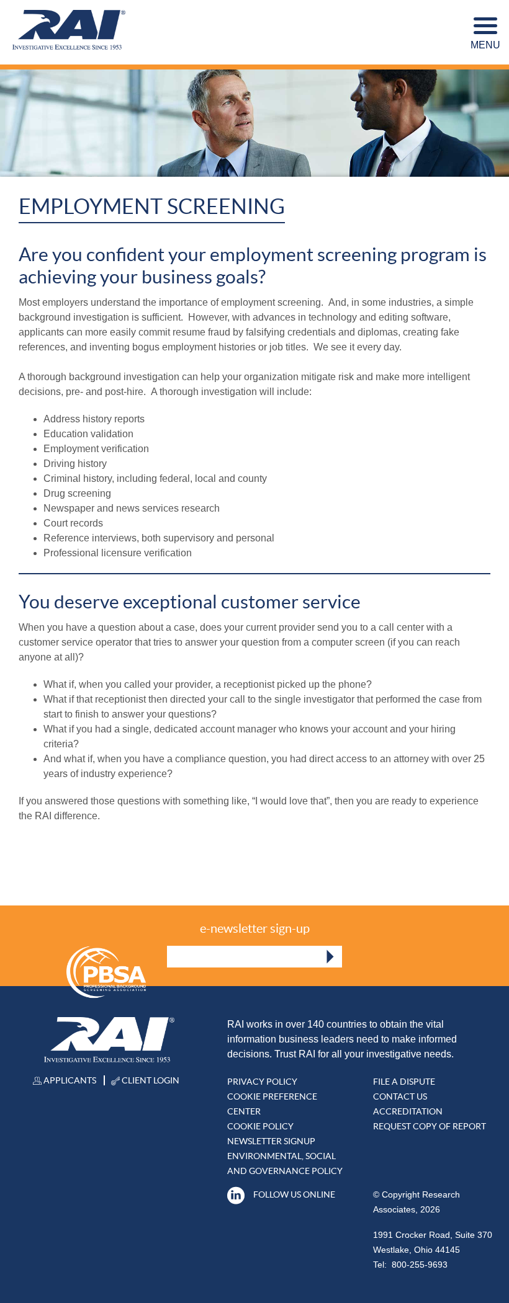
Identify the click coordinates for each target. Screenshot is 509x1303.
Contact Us (400, 1096)
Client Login (149, 1080)
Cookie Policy (260, 1126)
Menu (485, 45)
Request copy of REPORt (429, 1126)
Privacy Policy (262, 1082)
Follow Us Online (294, 1194)
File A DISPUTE (404, 1082)
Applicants (69, 1080)
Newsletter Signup (271, 1141)
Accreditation (408, 1111)
